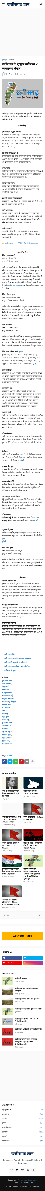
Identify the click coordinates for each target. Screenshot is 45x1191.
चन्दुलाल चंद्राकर (8, 699)
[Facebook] (4, 761)
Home (8, 1186)
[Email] (26, 761)
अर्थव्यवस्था (22, 1114)
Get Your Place (22, 935)
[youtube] (22, 1170)
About (15, 1186)
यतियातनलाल (6, 726)
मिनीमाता (5, 729)
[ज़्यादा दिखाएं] (32, 761)
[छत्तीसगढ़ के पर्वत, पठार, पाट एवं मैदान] (7, 1001)
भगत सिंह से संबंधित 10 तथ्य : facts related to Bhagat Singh (11, 819)
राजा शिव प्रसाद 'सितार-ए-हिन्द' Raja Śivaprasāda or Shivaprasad (12, 871)
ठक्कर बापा (5, 689)
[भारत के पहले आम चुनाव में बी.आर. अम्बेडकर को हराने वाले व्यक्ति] (12, 783)
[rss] (33, 1170)
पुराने (39, 915)
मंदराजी (4, 711)
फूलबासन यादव (7, 680)
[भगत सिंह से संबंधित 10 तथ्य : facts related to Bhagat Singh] (12, 809)
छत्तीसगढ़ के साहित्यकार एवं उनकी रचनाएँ (28, 1009)
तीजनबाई (5, 714)
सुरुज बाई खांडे (7, 723)
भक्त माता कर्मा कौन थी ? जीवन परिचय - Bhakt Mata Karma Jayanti (11, 902)
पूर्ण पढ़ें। (22, 617)
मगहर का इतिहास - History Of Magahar (33, 818)
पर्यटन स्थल (22, 1141)
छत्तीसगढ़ (22, 1132)
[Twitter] (10, 761)
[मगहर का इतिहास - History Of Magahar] (33, 809)
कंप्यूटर (22, 1123)
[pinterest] (28, 1170)
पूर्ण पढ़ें (15, 147)
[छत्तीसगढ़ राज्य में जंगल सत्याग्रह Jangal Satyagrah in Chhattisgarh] (7, 1042)
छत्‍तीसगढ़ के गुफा (10, 670)
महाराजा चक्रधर (7, 732)
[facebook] (12, 958)
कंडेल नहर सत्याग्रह (15, 285)
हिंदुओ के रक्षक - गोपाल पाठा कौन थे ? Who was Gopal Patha (33, 845)
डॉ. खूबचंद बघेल (7, 692)
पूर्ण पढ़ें (4, 541)
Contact (23, 1186)
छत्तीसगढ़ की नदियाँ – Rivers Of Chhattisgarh (26, 1020)
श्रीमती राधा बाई (7, 695)
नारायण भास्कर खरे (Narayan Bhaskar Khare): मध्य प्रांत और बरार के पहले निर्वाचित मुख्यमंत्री (32, 874)
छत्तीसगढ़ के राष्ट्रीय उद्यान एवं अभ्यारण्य (17, 658)
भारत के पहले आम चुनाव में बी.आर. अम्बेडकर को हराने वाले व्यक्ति (10, 793)
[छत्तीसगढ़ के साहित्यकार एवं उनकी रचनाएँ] (7, 1011)
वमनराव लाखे (6, 705)
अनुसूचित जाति (22, 1110)
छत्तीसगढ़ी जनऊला (21, 978)
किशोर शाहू (5, 720)
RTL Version (34, 1186)
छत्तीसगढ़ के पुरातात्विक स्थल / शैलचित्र (17, 666)
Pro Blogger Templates (27, 1180)
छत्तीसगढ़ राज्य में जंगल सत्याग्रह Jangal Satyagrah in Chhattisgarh (26, 1041)
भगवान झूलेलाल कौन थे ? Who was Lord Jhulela (10, 845)
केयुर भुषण (5, 717)
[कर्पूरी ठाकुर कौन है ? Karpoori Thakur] (33, 783)
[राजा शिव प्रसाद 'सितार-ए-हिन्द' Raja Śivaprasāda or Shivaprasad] (12, 861)
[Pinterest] (21, 761)
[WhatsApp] (15, 761)
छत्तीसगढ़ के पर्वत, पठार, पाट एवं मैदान (27, 999)
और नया (6, 915)
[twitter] (33, 958)
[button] (3, 4)
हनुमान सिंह (5, 741)
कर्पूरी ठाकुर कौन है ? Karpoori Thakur (31, 792)
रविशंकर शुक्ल (6, 735)
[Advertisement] (22, 33)
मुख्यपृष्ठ (4, 60)
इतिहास (22, 1118)
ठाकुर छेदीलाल (7, 738)
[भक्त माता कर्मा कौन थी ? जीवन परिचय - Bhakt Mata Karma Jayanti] (12, 891)
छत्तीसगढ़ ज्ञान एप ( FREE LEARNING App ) (21, 243)
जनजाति (22, 1136)
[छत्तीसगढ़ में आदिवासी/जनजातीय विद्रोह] (7, 1031)
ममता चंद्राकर (6, 683)
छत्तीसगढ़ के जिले (9, 654)
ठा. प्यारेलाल (6, 708)
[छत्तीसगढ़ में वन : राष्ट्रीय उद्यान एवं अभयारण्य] (7, 991)
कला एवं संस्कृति (22, 1127)
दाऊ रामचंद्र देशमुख (9, 702)
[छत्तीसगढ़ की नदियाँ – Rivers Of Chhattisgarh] (7, 1021)
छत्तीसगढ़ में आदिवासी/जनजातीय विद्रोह (28, 1029)
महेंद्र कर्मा (5, 686)
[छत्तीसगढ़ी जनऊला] (7, 981)
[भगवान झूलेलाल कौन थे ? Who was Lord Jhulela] (12, 835)
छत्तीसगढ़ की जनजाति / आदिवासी (15, 662)
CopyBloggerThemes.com (22, 1182)
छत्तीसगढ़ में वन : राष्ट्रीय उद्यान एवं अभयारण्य (26, 989)
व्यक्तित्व (11, 60)
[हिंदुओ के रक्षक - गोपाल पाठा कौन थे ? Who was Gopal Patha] (33, 835)
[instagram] (33, 963)
